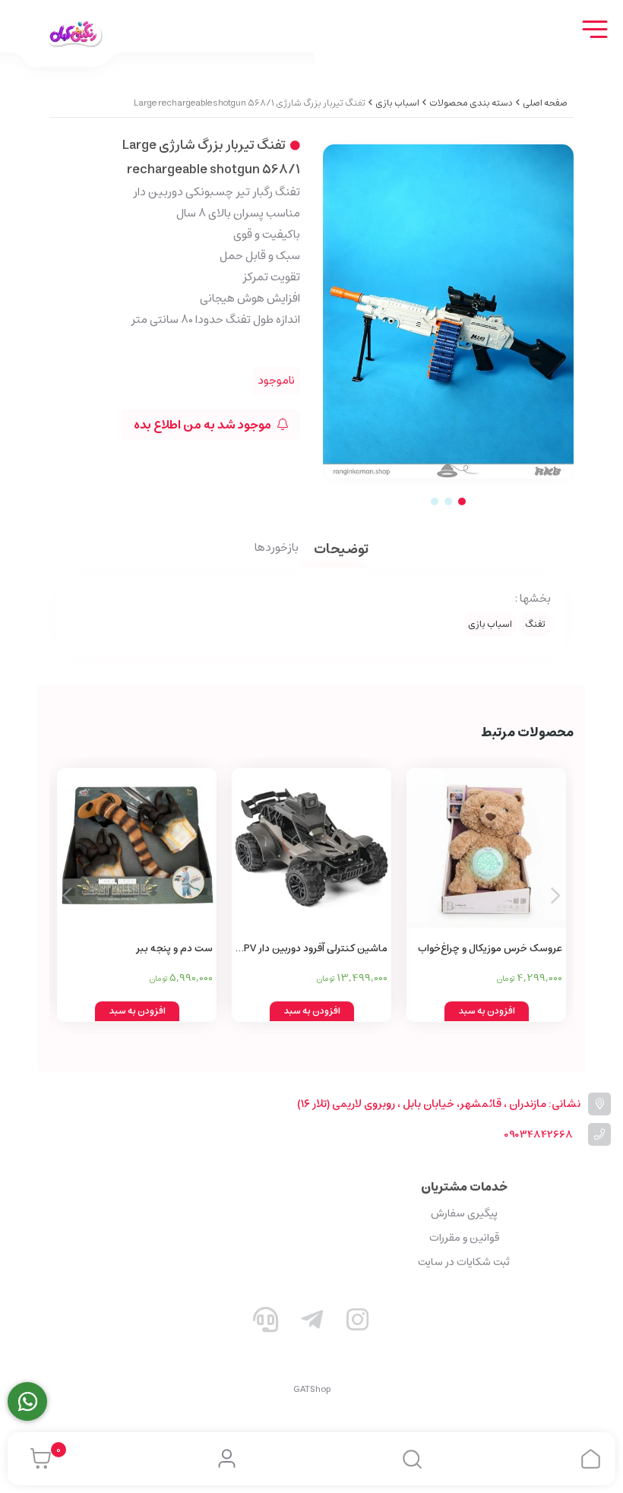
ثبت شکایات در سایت (464, 1262)
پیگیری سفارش (464, 1213)
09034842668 (538, 1135)
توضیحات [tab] (341, 550)
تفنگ (535, 624)
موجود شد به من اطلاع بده (204, 424)
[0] (37, 1459)
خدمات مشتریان (464, 1186)
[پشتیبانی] (266, 1322)
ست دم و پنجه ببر (174, 948)
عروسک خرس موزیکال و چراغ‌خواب (490, 948)
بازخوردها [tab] (277, 548)
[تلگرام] (311, 1322)
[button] (67, 895)
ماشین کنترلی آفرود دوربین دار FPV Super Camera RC (313, 949)
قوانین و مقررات (464, 1238)
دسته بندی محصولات (471, 103)
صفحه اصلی (545, 103)
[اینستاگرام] (358, 1322)
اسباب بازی (397, 103)
